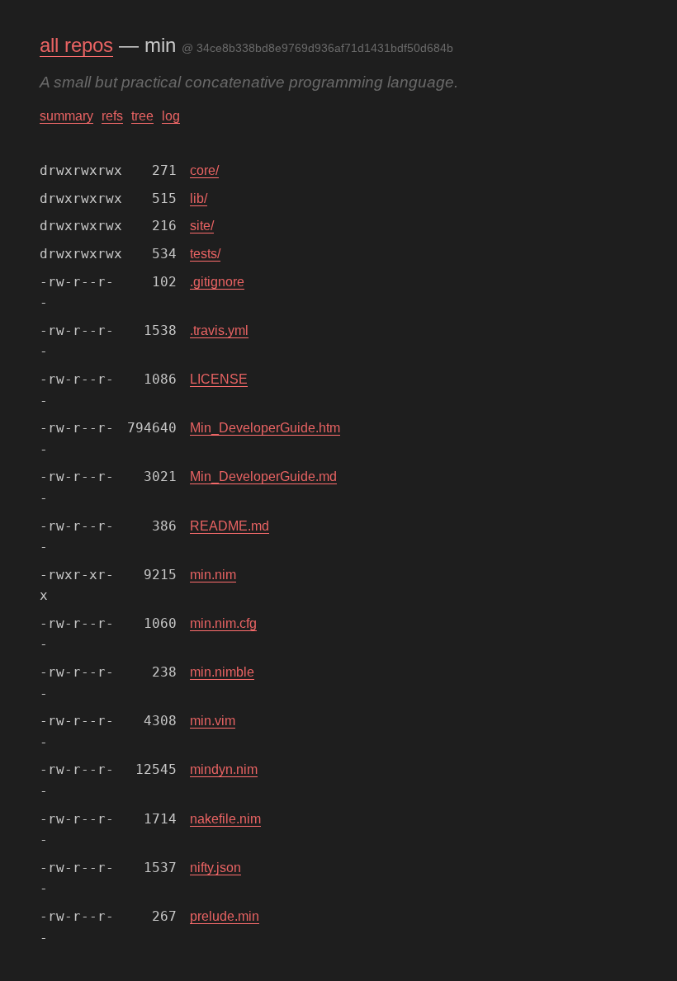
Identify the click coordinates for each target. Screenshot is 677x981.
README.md (229, 526)
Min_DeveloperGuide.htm (265, 428)
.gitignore (217, 282)
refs (112, 116)
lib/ (198, 198)
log (171, 116)
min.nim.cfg (223, 623)
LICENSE (219, 379)
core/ (204, 170)
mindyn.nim (224, 769)
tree (142, 116)
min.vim (212, 721)
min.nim (213, 575)
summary (66, 116)
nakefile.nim (225, 819)
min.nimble (222, 672)
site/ (202, 226)
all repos (76, 45)
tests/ (205, 254)
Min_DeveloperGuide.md (263, 476)
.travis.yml (219, 330)
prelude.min (224, 916)
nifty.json (215, 868)
